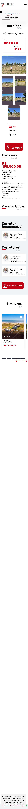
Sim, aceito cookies (7, 806)
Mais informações (19, 806)
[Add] (21, 317)
